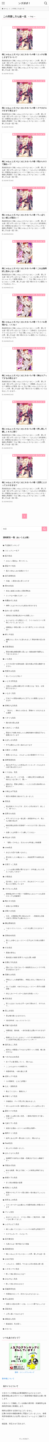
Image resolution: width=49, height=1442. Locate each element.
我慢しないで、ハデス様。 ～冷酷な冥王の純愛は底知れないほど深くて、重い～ (25, 778)
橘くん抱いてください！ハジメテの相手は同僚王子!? (25, 1229)
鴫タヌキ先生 (10, 901)
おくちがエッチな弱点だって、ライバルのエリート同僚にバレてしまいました (25, 621)
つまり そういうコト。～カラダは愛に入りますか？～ (25, 929)
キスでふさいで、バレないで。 (17, 1234)
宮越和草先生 (10, 1289)
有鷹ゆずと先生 (11, 600)
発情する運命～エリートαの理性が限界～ (21, 1128)
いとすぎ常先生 (11, 681)
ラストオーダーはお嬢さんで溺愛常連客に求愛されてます (25, 1206)
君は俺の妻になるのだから (16, 1016)
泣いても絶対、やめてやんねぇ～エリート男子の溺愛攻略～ (25, 988)
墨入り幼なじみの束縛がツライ (17, 571)
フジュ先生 (9, 1212)
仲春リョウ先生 (11, 1096)
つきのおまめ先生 (12, 1057)
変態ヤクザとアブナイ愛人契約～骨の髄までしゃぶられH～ (25, 1194)
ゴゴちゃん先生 (11, 889)
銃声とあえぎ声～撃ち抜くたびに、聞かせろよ (23, 1138)
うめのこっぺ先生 (12, 728)
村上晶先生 (9, 1299)
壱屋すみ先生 (10, 671)
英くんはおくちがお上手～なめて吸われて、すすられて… (25, 1005)
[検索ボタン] (45, 3)
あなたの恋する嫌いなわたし (16, 852)
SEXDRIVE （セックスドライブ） (18, 1020)
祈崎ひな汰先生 (11, 706)
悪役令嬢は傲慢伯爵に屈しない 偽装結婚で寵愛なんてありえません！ (25, 653)
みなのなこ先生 (11, 1279)
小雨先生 (8, 877)
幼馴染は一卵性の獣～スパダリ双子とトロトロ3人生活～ (25, 628)
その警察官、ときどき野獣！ (16, 1081)
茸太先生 (8, 999)
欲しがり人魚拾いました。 (16, 1148)
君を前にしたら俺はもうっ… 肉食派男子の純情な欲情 (25, 858)
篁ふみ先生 (9, 1011)
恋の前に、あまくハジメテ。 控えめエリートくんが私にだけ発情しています (25, 883)
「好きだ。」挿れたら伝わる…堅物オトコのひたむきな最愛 (25, 712)
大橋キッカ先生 (11, 750)
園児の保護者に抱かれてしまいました (20, 796)
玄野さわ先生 (10, 814)
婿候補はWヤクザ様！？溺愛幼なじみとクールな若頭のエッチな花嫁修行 (25, 895)
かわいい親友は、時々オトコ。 (17, 561)
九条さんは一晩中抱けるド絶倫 (17, 1244)
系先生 (7, 801)
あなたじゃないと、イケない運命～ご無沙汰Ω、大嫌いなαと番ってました (25, 1218)
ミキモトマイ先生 (12, 1269)
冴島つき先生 (10, 911)
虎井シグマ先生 (11, 1076)
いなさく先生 (10, 693)
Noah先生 (9, 1143)
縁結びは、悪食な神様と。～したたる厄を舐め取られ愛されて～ (25, 785)
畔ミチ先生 (9, 634)
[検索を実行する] (44, 528)
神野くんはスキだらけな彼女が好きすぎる (21, 605)
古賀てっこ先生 (11, 864)
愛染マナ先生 (10, 566)
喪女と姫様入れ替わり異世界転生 (18, 591)
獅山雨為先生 (10, 923)
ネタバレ (8, 1329)
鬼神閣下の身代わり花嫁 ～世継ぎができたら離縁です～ (25, 1159)
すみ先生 (8, 948)
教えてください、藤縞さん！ (16, 1091)
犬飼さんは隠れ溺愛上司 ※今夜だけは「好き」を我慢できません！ (25, 687)
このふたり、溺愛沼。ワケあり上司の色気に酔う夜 (25, 1264)
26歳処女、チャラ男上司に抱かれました (21, 1101)
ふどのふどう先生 (12, 1224)
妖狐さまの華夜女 (12, 906)
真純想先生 (9, 1249)
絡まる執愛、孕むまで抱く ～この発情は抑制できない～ (25, 1171)
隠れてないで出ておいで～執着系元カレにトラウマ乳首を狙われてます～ (25, 968)
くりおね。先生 (11, 772)
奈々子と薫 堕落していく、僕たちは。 (20, 1062)
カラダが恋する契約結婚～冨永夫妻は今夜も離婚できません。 (25, 665)
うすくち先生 (10, 718)
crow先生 (8, 847)
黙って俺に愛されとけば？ (16, 1274)
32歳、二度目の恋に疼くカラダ (17, 581)
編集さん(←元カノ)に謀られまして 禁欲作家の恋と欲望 (25, 641)
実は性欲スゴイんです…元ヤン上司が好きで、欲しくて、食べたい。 (25, 807)
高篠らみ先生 (10, 975)
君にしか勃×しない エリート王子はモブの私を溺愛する (25, 941)
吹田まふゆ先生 (11, 1200)
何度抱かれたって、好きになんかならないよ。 (23, 1294)
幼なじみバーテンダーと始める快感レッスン (22, 993)
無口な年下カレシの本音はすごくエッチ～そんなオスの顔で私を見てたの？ (25, 766)
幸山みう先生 (10, 837)
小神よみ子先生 (11, 791)
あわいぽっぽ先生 (12, 611)
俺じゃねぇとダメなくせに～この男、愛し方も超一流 (25, 1254)
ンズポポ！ (24, 3)
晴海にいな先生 (11, 1188)
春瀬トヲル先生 (11, 1178)
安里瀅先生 (9, 647)
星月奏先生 (9, 1239)
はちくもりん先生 (12, 1153)
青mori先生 (9, 586)
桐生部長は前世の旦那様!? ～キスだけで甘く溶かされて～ (25, 826)
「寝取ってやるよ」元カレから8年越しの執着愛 (23, 842)
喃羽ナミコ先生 (11, 1133)
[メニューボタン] (3, 3)
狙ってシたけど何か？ (14, 676)
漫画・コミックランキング (24, 1372)
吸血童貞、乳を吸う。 (14, 1324)
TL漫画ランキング (12, 545)
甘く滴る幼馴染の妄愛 (14, 1182)
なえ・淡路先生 (11, 1086)
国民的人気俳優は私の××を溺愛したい (20, 615)
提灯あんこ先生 (11, 1045)
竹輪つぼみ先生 (11, 1025)
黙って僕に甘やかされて (15, 1284)
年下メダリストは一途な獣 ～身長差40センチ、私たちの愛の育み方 (25, 820)
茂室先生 (8, 1309)
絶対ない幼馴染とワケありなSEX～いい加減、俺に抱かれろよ (25, 1051)
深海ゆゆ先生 (10, 935)
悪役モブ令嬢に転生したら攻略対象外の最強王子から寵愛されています (25, 734)
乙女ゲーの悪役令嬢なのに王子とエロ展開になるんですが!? (25, 699)
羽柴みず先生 (10, 1165)
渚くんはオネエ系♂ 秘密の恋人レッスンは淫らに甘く (25, 1106)
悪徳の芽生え (11, 953)
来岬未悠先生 (10, 760)
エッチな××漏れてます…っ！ (16, 595)
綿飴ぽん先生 (10, 1319)
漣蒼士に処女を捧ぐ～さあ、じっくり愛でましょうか (25, 1304)
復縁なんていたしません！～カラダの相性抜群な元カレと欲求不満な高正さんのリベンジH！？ (25, 1038)
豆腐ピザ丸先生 (11, 962)
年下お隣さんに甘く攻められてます (19, 745)
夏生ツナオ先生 (11, 1111)
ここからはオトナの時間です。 (17, 1066)
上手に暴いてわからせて (15, 1314)
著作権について (8, 1379)
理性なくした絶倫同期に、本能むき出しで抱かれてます (25, 981)
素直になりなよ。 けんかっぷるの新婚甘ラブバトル (25, 755)
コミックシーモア (12, 551)
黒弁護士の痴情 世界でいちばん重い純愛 (21, 957)
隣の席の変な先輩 (12, 723)
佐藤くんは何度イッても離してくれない (20, 832)
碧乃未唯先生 (10, 576)
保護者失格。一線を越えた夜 (16, 1071)
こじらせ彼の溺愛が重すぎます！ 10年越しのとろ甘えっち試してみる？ (25, 870)
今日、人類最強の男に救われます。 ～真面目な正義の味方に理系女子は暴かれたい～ (25, 917)
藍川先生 (8, 556)
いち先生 (8, 659)
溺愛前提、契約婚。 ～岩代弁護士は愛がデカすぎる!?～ (25, 1031)
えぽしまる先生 (11, 740)
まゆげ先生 (9, 1259)
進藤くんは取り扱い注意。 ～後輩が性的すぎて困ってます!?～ (25, 1117)
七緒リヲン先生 (11, 1123)
